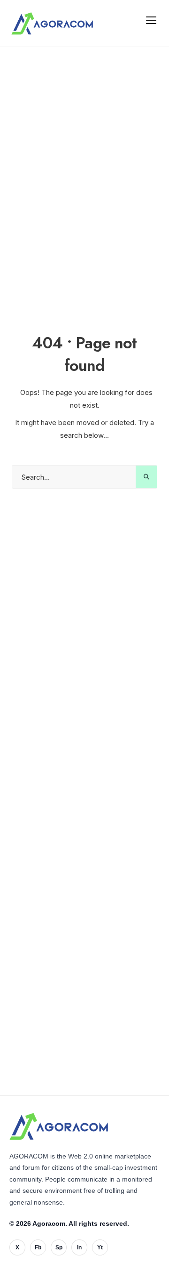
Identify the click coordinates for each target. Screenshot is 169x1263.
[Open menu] (151, 19)
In (79, 1247)
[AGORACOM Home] (58, 1126)
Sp (58, 1247)
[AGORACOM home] (52, 23)
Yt (100, 1247)
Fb (38, 1247)
